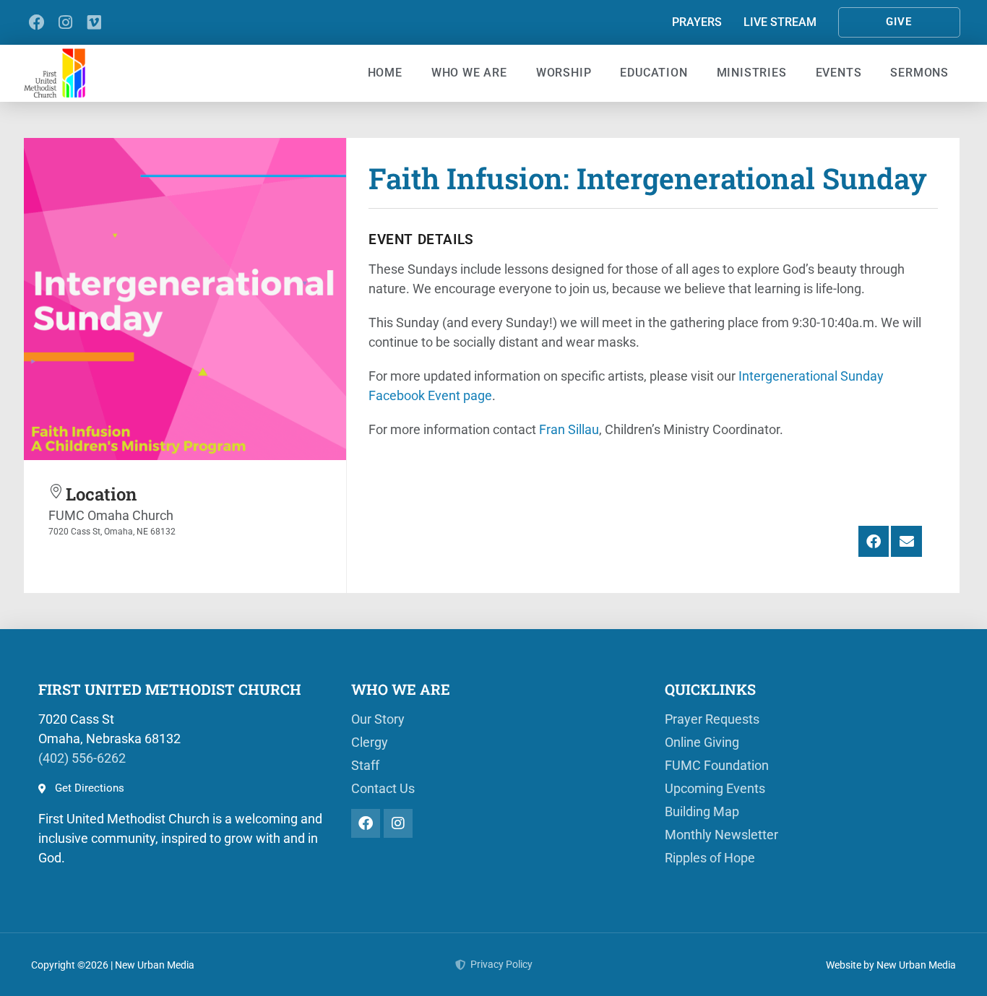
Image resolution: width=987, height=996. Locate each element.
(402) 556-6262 (82, 758)
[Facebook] (36, 22)
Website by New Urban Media (891, 965)
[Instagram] (65, 22)
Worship (564, 72)
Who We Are (469, 72)
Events (839, 72)
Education (653, 72)
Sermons (919, 72)
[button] (873, 541)
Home (385, 72)
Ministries (752, 72)
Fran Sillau (569, 429)
